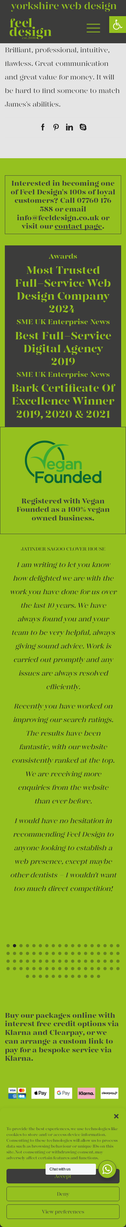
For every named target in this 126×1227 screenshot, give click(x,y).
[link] (117, 24)
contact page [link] (78, 226)
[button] (116, 1116)
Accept (63, 1176)
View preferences (63, 1212)
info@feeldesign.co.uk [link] (58, 217)
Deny (63, 1194)
